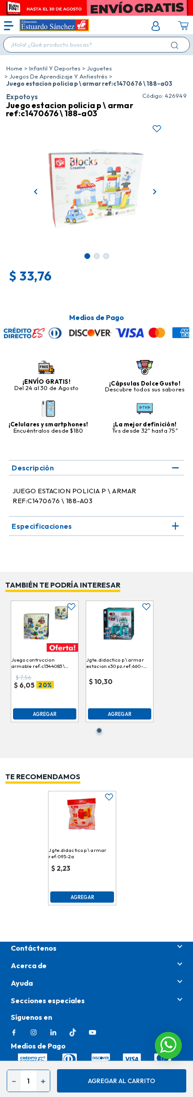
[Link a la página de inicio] (14, 68)
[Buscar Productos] (176, 45)
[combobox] (96, 45)
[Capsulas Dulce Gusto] (144, 368)
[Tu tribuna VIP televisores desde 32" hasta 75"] (144, 409)
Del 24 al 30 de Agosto (46, 387)
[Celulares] (48, 409)
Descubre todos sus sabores (145, 389)
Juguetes (99, 68)
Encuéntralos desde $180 (48, 430)
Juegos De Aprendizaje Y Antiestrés (58, 76)
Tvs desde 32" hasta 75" (145, 430)
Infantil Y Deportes (54, 68)
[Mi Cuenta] (156, 26)
